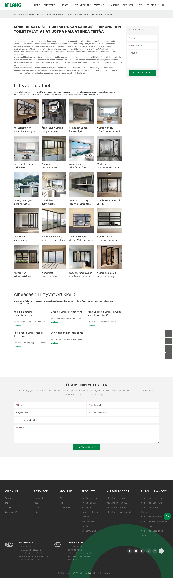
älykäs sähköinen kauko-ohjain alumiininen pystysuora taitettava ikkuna (81, 129)
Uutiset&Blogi (65, 507)
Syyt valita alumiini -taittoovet (67, 332)
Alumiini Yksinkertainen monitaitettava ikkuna (53, 166)
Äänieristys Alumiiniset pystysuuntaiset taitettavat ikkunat (53, 129)
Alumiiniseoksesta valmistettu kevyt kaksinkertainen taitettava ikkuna (106, 275)
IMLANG (18, 14)
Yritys (62, 498)
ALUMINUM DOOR (118, 491)
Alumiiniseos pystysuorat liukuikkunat (48, 202)
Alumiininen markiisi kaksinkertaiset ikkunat (54, 238)
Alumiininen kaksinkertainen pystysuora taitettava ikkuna (25, 275)
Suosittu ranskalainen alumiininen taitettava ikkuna (80, 275)
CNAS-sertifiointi (76, 542)
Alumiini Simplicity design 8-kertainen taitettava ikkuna (79, 202)
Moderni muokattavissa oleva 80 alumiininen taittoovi (108, 166)
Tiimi (61, 502)
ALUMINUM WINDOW (154, 491)
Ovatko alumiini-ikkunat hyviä (66, 311)
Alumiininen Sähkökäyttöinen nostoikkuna (78, 166)
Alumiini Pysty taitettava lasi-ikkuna (108, 238)
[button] (155, 5)
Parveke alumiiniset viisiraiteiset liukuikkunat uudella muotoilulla (24, 166)
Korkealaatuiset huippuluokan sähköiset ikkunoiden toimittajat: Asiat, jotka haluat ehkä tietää (68, 14)
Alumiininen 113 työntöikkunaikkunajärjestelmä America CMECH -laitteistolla (109, 129)
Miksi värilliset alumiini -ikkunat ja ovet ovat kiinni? (104, 313)
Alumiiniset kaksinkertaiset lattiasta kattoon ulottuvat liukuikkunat (53, 275)
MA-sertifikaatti (26, 542)
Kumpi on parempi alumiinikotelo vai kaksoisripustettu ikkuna (27, 313)
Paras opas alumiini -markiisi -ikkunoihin (30, 334)
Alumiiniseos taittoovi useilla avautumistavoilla (108, 202)
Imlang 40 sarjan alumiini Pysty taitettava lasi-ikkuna (25, 202)
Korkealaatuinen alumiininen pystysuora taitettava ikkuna (26, 129)
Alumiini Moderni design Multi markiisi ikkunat (80, 238)
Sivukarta (110, 573)
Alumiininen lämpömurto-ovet (23, 238)
